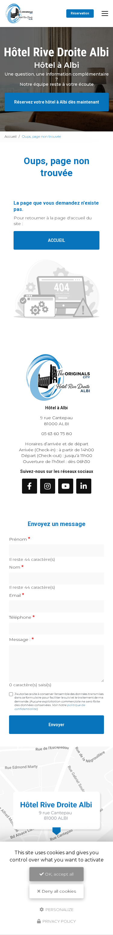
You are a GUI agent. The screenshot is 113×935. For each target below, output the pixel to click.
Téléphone (20, 617)
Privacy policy (59, 921)
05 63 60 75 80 (56, 433)
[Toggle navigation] (105, 13)
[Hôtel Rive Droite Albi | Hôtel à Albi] (19, 13)
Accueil (11, 136)
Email (15, 595)
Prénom (18, 539)
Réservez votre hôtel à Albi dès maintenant (56, 102)
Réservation (80, 13)
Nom (14, 567)
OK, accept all (59, 874)
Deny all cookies (58, 891)
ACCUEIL (56, 240)
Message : (19, 639)
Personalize (59, 909)
